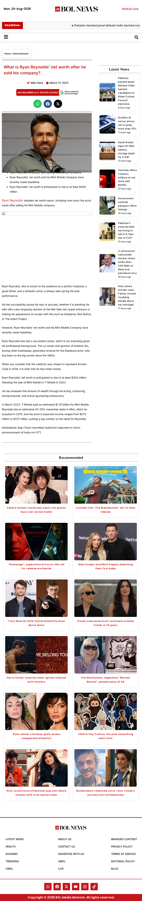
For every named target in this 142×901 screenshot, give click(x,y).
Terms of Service (123, 853)
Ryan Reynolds (12, 200)
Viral (9, 868)
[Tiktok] (94, 886)
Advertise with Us (71, 853)
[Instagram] (85, 886)
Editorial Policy (123, 861)
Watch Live (130, 9)
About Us (64, 839)
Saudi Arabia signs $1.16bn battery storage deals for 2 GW (126, 149)
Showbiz (12, 853)
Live (61, 868)
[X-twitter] (66, 886)
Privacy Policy (122, 846)
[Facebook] (57, 886)
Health (11, 846)
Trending (12, 861)
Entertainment (20, 53)
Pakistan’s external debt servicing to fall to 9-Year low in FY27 (126, 230)
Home (7, 53)
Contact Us (66, 846)
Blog (114, 868)
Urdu (61, 861)
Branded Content (124, 839)
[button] (37, 104)
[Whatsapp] (48, 886)
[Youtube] (75, 886)
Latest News (15, 839)
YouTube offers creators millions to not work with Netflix (127, 177)
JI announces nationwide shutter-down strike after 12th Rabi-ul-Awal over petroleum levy (127, 262)
